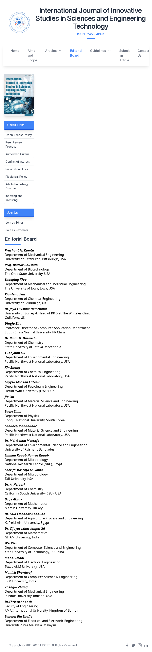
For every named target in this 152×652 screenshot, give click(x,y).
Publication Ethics (17, 169)
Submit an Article (124, 55)
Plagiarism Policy (16, 176)
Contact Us (143, 53)
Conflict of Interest (17, 161)
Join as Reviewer (17, 230)
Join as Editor (14, 222)
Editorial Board (76, 53)
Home (15, 51)
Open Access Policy (19, 135)
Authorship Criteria (17, 154)
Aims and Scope (32, 55)
